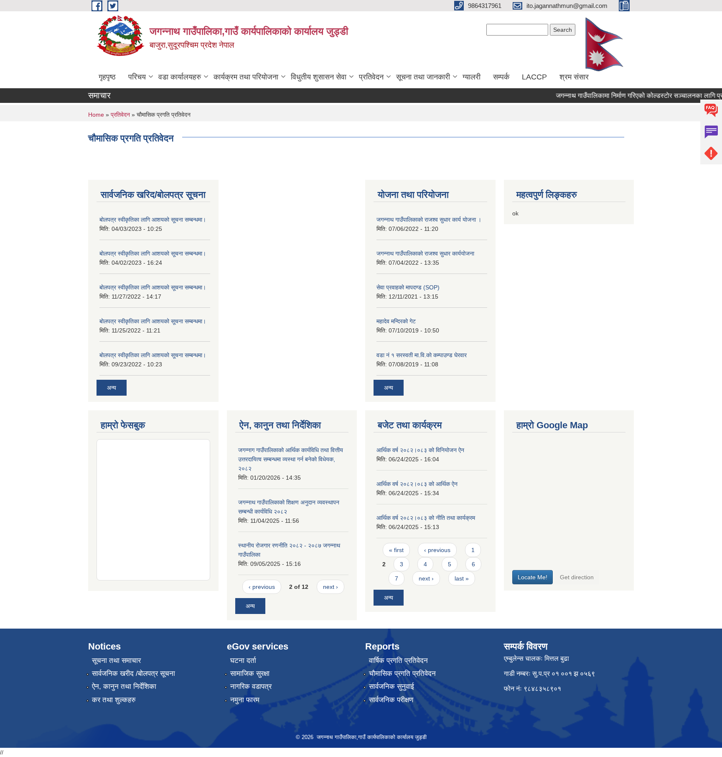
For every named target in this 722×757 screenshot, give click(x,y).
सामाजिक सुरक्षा (249, 674)
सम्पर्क (501, 77)
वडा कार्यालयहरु (179, 77)
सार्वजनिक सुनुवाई (391, 687)
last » (462, 578)
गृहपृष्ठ (107, 77)
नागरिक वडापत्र (251, 687)
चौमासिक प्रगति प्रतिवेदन (402, 674)
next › (330, 586)
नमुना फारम (244, 700)
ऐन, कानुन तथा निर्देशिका (124, 687)
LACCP (534, 77)
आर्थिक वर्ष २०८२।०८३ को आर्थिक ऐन (417, 484)
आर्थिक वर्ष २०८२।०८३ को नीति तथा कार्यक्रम (425, 517)
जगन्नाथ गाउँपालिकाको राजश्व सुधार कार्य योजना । (428, 219)
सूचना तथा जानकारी (423, 77)
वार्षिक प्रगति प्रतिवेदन (398, 661)
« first (396, 550)
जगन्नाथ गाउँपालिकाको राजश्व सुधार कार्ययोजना (425, 253)
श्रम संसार (574, 77)
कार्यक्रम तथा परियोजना (246, 77)
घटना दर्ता (243, 661)
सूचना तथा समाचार (116, 661)
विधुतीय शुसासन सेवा (318, 77)
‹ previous (262, 586)
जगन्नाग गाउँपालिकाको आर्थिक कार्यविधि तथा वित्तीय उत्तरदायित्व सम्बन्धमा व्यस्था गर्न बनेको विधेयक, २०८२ (290, 459)
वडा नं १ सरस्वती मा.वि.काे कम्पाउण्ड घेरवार (421, 355)
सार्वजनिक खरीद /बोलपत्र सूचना (133, 674)
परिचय (137, 77)
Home (96, 114)
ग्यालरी (471, 77)
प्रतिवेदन (371, 77)
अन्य (111, 387)
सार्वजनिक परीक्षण (391, 700)
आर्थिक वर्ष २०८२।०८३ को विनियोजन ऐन (420, 450)
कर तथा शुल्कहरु (114, 700)
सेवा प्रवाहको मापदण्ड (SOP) (408, 287)
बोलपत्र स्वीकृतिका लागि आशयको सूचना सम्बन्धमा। (152, 219)
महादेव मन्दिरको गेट (396, 321)
